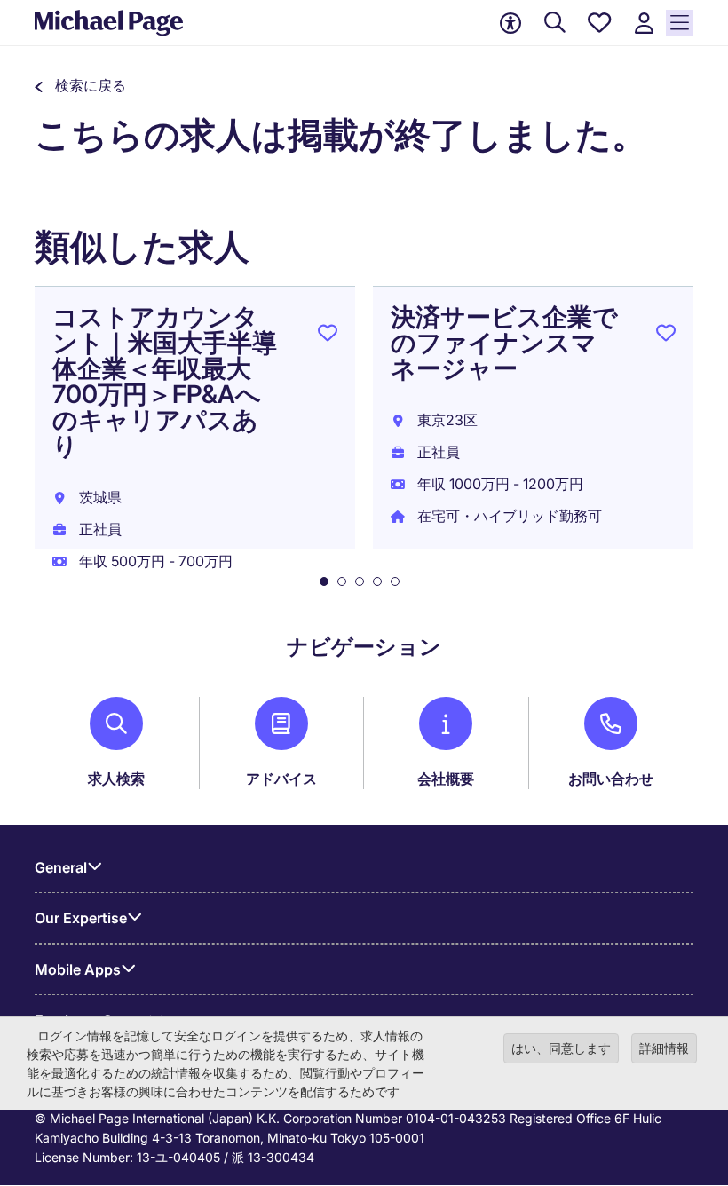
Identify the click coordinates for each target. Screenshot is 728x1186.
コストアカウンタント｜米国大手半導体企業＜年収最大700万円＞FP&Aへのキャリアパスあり (164, 381)
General (61, 867)
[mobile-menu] (679, 23)
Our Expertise (81, 918)
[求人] (555, 23)
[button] (80, 85)
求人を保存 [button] (327, 336)
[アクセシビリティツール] (510, 23)
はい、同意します (561, 1048)
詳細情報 (664, 1048)
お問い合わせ (610, 778)
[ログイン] (643, 24)
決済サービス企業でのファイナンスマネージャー (504, 342)
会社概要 (445, 778)
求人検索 (116, 778)
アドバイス (281, 778)
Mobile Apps (78, 969)
